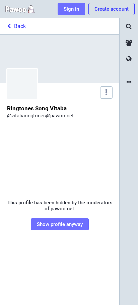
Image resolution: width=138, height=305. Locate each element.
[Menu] (106, 92)
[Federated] (129, 59)
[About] (129, 82)
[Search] (129, 26)
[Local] (129, 43)
